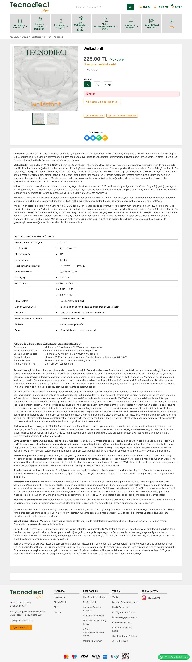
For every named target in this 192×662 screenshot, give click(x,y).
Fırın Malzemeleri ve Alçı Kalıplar (94, 622)
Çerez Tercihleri (120, 641)
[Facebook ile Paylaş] (87, 138)
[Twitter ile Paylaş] (93, 138)
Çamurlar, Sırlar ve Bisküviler (92, 609)
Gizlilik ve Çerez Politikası (124, 636)
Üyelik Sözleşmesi (121, 607)
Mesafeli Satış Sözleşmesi (124, 602)
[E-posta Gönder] (105, 138)
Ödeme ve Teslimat (121, 622)
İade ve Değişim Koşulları (124, 617)
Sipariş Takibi (60, 602)
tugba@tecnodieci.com (21, 620)
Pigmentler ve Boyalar (94, 615)
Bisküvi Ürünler (90, 602)
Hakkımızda (60, 597)
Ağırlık (88, 79)
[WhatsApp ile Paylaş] (99, 138)
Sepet (176, 6)
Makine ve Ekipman (92, 640)
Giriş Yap (163, 7)
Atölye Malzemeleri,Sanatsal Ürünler (93, 632)
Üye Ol (147, 7)
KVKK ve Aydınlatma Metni (122, 629)
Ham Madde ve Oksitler (94, 597)
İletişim (57, 612)
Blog (56, 607)
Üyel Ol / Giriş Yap (21, 627)
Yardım (115, 597)
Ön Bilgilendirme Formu (123, 612)
